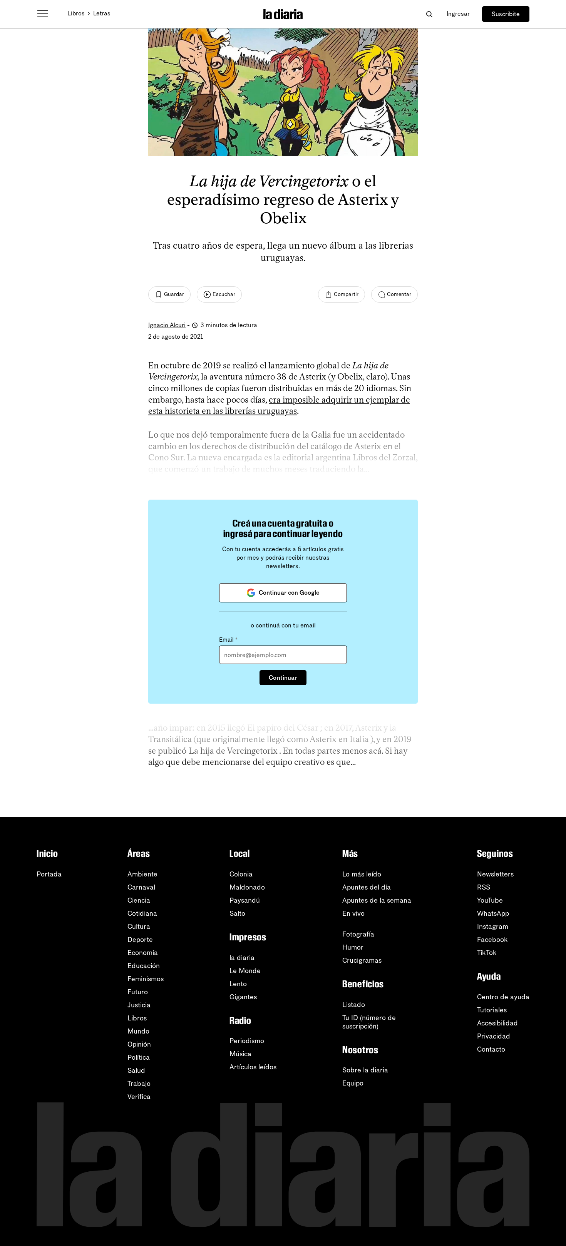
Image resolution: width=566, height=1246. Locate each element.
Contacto (491, 1049)
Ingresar (458, 13)
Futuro (137, 992)
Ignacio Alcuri (167, 325)
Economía (142, 952)
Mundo (138, 1031)
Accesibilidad (497, 1023)
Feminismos (145, 979)
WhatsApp (493, 913)
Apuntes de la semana (376, 900)
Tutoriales (492, 1010)
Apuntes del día (366, 887)
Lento (238, 984)
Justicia (139, 1005)
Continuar (283, 677)
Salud (136, 1070)
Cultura (138, 926)
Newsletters (495, 874)
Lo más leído (361, 874)
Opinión (139, 1044)
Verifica (139, 1096)
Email (228, 639)
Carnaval (141, 887)
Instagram (492, 926)
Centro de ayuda (503, 997)
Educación (143, 966)
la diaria (242, 957)
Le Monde (245, 971)
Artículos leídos (252, 1067)
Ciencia (138, 900)
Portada (49, 874)
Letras (102, 13)
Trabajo (139, 1083)
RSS (483, 887)
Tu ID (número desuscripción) (369, 1022)
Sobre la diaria (365, 1070)
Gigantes (243, 997)
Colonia (241, 874)
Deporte (140, 939)
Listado (353, 1004)
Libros (76, 13)
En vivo (353, 913)
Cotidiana (142, 913)
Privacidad (493, 1036)
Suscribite (506, 14)
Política (138, 1057)
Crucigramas (362, 960)
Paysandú (244, 900)
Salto (237, 913)
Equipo (352, 1083)
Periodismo (246, 1041)
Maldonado (247, 887)
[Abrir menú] (43, 14)
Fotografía (358, 934)
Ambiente (142, 874)
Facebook (492, 939)
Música (240, 1054)
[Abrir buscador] (429, 14)
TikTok (487, 952)
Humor (352, 947)
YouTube (490, 900)
